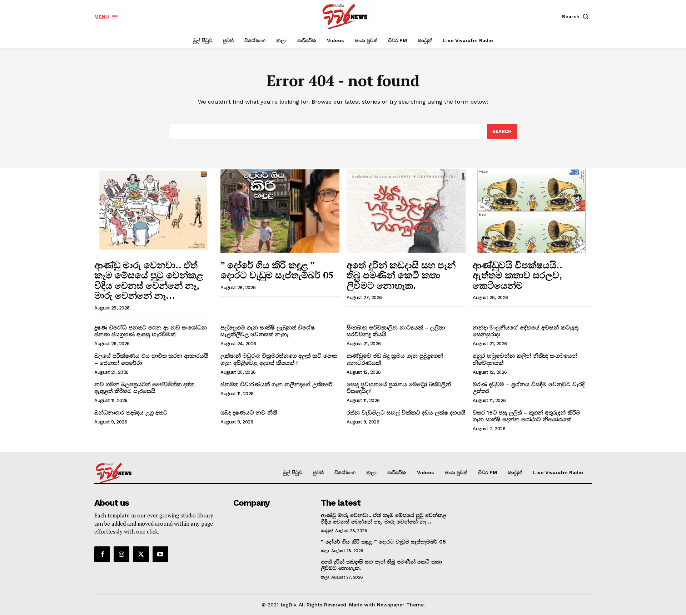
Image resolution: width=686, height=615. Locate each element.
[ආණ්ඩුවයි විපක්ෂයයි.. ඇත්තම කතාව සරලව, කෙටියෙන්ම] (532, 211)
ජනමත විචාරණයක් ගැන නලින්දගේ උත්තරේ (276, 384)
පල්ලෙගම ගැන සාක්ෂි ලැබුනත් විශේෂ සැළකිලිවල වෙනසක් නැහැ (267, 331)
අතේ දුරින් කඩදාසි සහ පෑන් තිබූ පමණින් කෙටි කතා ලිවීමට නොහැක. (401, 275)
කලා (325, 550)
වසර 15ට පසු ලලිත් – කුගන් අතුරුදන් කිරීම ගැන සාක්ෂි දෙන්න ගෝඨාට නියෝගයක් (526, 416)
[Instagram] (121, 554)
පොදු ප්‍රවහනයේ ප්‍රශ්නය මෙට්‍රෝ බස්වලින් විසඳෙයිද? (399, 388)
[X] (141, 554)
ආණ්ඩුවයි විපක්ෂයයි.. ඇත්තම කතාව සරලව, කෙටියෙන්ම (517, 275)
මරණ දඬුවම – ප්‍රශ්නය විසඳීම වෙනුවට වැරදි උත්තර (529, 388)
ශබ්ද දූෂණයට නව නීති (248, 412)
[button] (577, 16)
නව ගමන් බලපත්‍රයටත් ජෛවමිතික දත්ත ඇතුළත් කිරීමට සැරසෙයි (144, 388)
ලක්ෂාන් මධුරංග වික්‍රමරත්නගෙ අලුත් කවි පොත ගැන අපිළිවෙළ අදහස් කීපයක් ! (278, 359)
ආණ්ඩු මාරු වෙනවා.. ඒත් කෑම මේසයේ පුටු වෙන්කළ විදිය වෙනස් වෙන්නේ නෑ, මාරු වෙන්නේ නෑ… (148, 280)
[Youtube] (160, 554)
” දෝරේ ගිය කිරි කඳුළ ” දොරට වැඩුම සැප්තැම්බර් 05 (277, 270)
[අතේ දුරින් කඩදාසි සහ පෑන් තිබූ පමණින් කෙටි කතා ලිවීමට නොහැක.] (406, 211)
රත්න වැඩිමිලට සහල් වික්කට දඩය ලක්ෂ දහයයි (406, 412)
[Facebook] (102, 554)
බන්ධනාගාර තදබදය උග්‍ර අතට (131, 412)
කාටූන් (327, 530)
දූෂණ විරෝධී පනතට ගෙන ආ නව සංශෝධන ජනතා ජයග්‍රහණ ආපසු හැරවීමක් (150, 331)
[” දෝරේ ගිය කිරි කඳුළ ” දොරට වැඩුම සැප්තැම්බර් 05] (279, 211)
